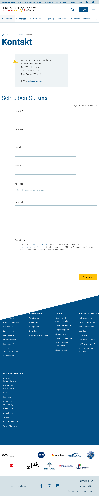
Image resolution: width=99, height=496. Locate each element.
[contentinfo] (49, 395)
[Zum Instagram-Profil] (49, 486)
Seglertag (49, 19)
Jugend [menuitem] (59, 314)
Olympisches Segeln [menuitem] (12, 322)
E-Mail (19, 147)
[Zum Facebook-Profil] (41, 486)
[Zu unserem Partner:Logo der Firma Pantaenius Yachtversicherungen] (74, 455)
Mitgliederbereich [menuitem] (13, 374)
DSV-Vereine (35, 19)
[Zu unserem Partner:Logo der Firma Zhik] (33, 466)
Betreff (18, 165)
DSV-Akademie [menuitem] (85, 344)
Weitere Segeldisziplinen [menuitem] (10, 350)
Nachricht (21, 202)
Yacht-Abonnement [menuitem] (11, 426)
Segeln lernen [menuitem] (9, 318)
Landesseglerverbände (80, 19)
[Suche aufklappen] (73, 10)
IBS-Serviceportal (75, 2)
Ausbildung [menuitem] (8, 413)
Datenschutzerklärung (39, 244)
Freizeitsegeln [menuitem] (9, 335)
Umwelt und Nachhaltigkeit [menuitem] (9, 387)
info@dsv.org (35, 81)
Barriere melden (86, 486)
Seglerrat (62, 19)
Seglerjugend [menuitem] (61, 334)
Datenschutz (73, 491)
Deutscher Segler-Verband (12, 2)
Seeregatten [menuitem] (8, 331)
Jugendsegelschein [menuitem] (64, 325)
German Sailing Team (33, 2)
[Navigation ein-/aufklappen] (93, 10)
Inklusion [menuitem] (7, 397)
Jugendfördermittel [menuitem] (63, 338)
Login (83, 9)
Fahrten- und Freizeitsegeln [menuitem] (9, 403)
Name (19, 111)
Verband (8, 19)
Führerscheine (60, 2)
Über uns (10, 35)
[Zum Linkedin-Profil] (57, 486)
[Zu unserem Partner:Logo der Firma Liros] (90, 455)
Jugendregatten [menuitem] (62, 330)
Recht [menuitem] (5, 393)
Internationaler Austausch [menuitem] (61, 344)
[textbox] (45, 190)
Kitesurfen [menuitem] (33, 322)
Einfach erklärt (86, 481)
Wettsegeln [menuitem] (8, 327)
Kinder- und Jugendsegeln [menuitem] (61, 319)
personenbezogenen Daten (30, 247)
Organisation (21, 129)
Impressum (88, 491)
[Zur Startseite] (19, 10)
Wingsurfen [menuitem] (34, 327)
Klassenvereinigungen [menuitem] (39, 335)
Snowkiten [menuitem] (34, 331)
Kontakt (22, 19)
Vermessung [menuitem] (8, 356)
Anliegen (20, 184)
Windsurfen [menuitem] (34, 318)
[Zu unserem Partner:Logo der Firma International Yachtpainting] (66, 466)
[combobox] (45, 190)
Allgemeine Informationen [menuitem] (9, 379)
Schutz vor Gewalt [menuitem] (63, 350)
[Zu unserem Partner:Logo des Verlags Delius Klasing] (16, 466)
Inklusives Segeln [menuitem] (11, 344)
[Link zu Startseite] (3, 35)
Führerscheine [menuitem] (85, 318)
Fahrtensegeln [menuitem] (9, 340)
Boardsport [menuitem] (35, 314)
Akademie (49, 2)
